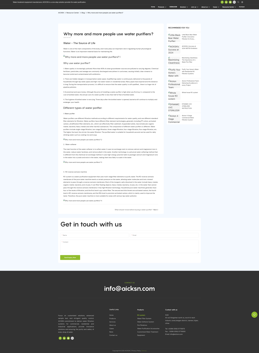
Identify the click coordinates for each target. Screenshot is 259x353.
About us (112, 325)
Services (112, 322)
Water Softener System (145, 322)
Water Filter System (144, 319)
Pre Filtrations (142, 325)
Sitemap (144, 350)
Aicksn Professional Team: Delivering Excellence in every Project (190, 83)
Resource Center (72, 13)
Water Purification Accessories (148, 329)
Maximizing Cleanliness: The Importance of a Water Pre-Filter (190, 60)
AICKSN (61, 13)
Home (111, 315)
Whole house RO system (190, 92)
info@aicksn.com (129, 288)
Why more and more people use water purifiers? (105, 13)
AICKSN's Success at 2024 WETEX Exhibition (189, 47)
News (111, 332)
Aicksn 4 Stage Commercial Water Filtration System (188, 118)
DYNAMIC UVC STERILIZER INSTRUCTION (187, 106)
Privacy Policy (136, 350)
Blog (83, 13)
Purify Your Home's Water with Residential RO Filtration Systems (190, 71)
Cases (111, 329)
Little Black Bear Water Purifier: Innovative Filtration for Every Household (189, 37)
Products (112, 319)
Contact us (113, 335)
